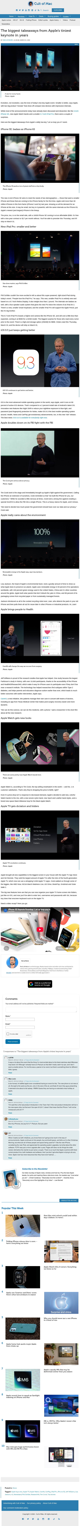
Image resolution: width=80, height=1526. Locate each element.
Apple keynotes (16, 1492)
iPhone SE (61, 1492)
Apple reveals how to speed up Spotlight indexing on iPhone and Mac (23, 1396)
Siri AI (22, 20)
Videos (65, 20)
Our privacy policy (34, 1503)
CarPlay (48, 1492)
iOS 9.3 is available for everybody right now (30, 418)
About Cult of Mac (50, 1503)
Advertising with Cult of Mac (14, 1503)
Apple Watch (34, 1492)
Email (8, 1024)
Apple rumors (6, 20)
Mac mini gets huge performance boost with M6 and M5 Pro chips (22, 1448)
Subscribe (58, 10)
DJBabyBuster (13, 1119)
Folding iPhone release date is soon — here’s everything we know (21, 1242)
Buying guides (53, 16)
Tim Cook (43, 1494)
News (11, 16)
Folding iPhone (31, 20)
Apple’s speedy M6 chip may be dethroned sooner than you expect (58, 1371)
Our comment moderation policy (15, 1508)
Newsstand (18, 1494)
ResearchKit (35, 1494)
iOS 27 (15, 20)
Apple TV (26, 1492)
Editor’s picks (43, 20)
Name (8, 1016)
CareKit (4, 699)
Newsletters (6, 24)
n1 (12, 1494)
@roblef (8, 973)
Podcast (72, 20)
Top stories (51, 1494)
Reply (10, 1073)
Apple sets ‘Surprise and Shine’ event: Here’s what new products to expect (21, 1294)
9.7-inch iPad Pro (47, 114)
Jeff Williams (70, 1492)
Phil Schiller (26, 1494)
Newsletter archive (68, 1200)
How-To (32, 16)
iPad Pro (54, 1492)
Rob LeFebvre (8, 40)
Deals (41, 16)
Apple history (54, 20)
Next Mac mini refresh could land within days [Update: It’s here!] (60, 1216)
